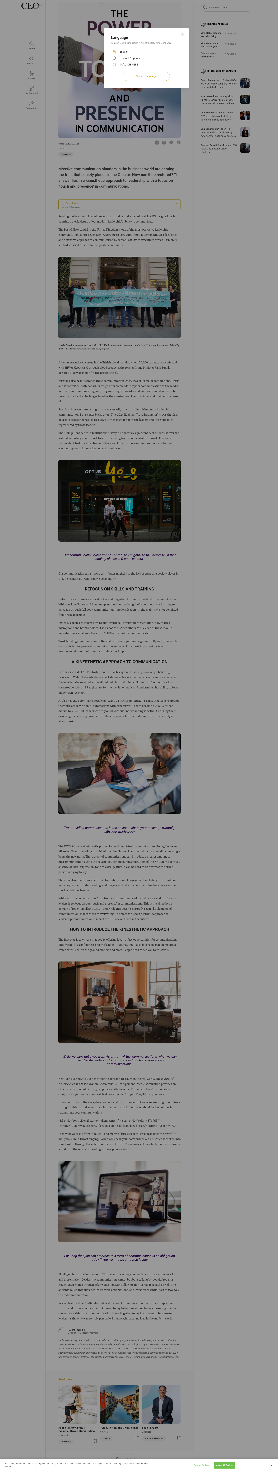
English (124, 51)
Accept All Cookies (224, 1465)
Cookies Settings (202, 1465)
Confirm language (146, 76)
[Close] (272, 1465)
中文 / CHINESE (129, 64)
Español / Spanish (130, 58)
